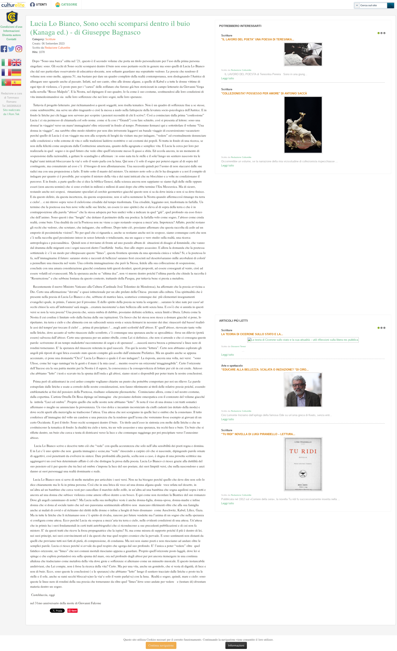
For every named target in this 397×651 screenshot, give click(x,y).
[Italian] (6, 62)
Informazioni (11, 30)
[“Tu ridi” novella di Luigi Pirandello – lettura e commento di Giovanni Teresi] (303, 491)
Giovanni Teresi (238, 346)
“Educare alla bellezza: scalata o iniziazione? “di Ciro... (265, 369)
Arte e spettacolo (232, 365)
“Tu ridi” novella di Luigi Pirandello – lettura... (258, 434)
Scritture (50, 39)
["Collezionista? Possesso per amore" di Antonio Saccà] (303, 153)
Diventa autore (11, 35)
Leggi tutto (227, 78)
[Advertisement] (245, 244)
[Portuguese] (6, 82)
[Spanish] (16, 82)
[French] (6, 72)
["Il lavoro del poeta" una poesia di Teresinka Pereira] (303, 66)
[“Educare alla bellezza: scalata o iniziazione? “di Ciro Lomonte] (303, 407)
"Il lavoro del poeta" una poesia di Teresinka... (257, 39)
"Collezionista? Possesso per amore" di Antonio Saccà (264, 93)
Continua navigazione (161, 645)
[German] (16, 72)
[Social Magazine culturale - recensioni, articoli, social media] (15, 14)
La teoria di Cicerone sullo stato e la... (252, 334)
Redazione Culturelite (57, 47)
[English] (16, 62)
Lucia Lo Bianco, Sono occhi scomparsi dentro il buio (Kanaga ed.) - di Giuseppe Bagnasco (110, 27)
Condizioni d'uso (11, 26)
